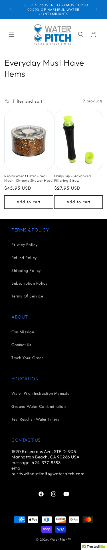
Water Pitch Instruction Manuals (40, 393)
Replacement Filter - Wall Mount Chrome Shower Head (28, 178)
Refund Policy (24, 257)
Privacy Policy (24, 244)
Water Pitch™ (60, 539)
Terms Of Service (27, 296)
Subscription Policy (29, 283)
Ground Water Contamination (38, 406)
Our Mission (22, 332)
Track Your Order (27, 358)
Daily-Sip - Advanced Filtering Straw (72, 178)
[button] (11, 34)
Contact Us (21, 345)
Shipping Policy (26, 270)
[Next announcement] (96, 9)
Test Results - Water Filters (35, 419)
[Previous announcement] (10, 9)
